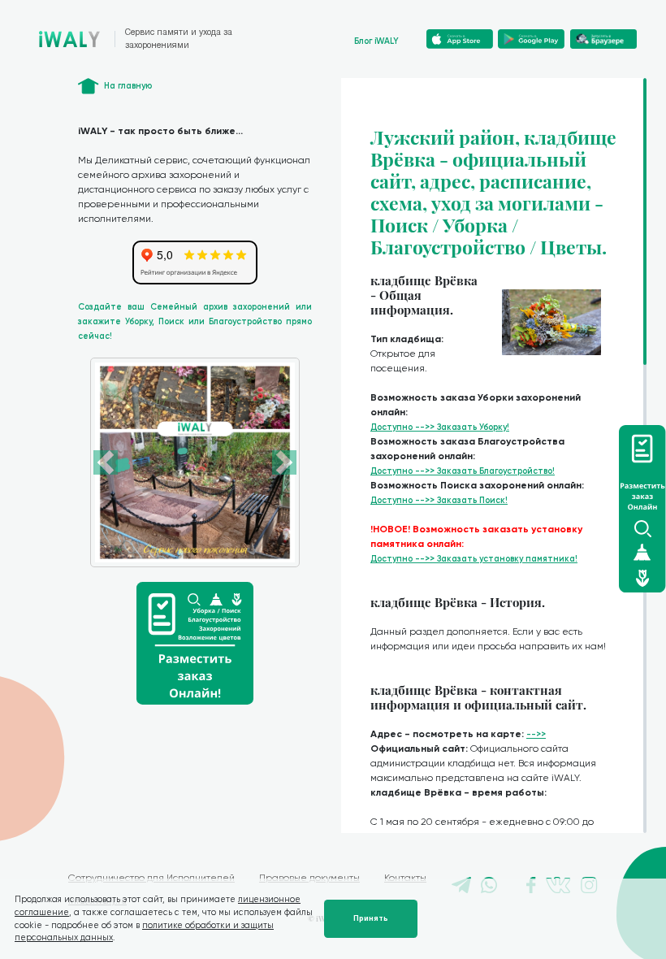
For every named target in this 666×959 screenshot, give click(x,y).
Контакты (405, 877)
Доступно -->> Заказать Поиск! (439, 500)
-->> (536, 734)
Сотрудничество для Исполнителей (151, 877)
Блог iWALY (376, 41)
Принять (370, 918)
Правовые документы (309, 877)
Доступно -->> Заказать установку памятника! (473, 558)
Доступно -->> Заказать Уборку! (439, 427)
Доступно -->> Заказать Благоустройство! (462, 471)
